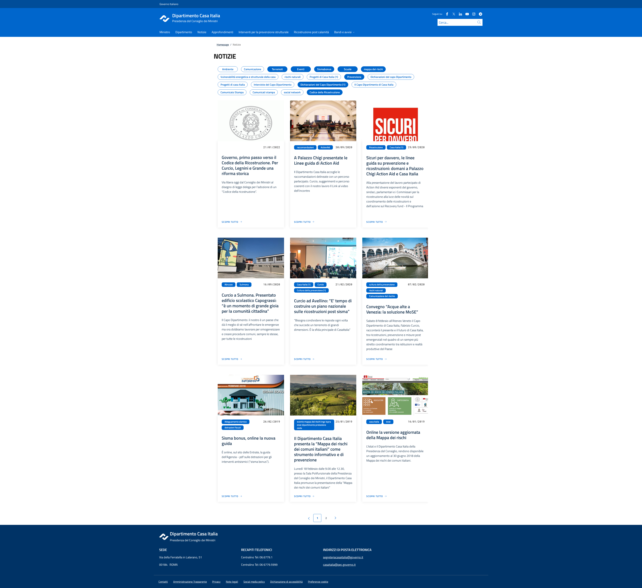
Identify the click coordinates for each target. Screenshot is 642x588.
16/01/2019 (416, 421)
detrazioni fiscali (233, 427)
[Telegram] (479, 14)
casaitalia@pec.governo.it (339, 564)
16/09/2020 (271, 284)
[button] (318, 582)
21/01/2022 (271, 147)
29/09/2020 (416, 147)
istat (388, 422)
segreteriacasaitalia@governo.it (343, 557)
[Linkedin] (459, 14)
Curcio (320, 284)
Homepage (223, 45)
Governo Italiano (168, 4)
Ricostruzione (376, 147)
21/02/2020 (344, 284)
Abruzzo (229, 284)
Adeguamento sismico (236, 422)
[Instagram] (472, 14)
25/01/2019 (344, 421)
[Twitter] (452, 14)
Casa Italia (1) (396, 147)
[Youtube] (465, 14)
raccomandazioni (305, 147)
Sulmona (244, 284)
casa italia (374, 422)
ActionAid (325, 147)
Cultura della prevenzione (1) (311, 290)
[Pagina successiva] (335, 518)
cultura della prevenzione (382, 284)
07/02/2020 (416, 284)
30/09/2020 (344, 147)
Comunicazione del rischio (382, 296)
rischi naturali (376, 290)
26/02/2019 (271, 421)
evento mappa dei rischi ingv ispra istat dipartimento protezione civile (314, 425)
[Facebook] (445, 14)
